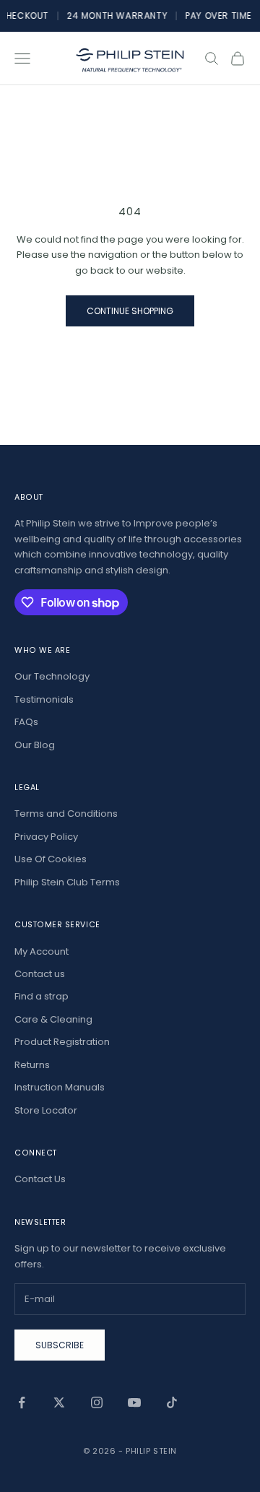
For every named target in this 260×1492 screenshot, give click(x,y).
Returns (32, 1065)
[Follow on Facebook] (21, 1402)
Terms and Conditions (66, 813)
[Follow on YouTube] (134, 1402)
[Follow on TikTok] (172, 1402)
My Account (41, 951)
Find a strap (41, 996)
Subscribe (59, 1345)
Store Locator (45, 1110)
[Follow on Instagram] (97, 1402)
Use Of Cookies (50, 859)
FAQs (26, 722)
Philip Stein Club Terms (67, 882)
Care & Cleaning (53, 1019)
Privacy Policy (46, 836)
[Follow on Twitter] (59, 1402)
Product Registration (62, 1042)
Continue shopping (130, 311)
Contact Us (40, 1179)
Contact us (39, 974)
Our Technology (52, 676)
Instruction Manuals (59, 1087)
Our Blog (34, 745)
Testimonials (44, 699)
